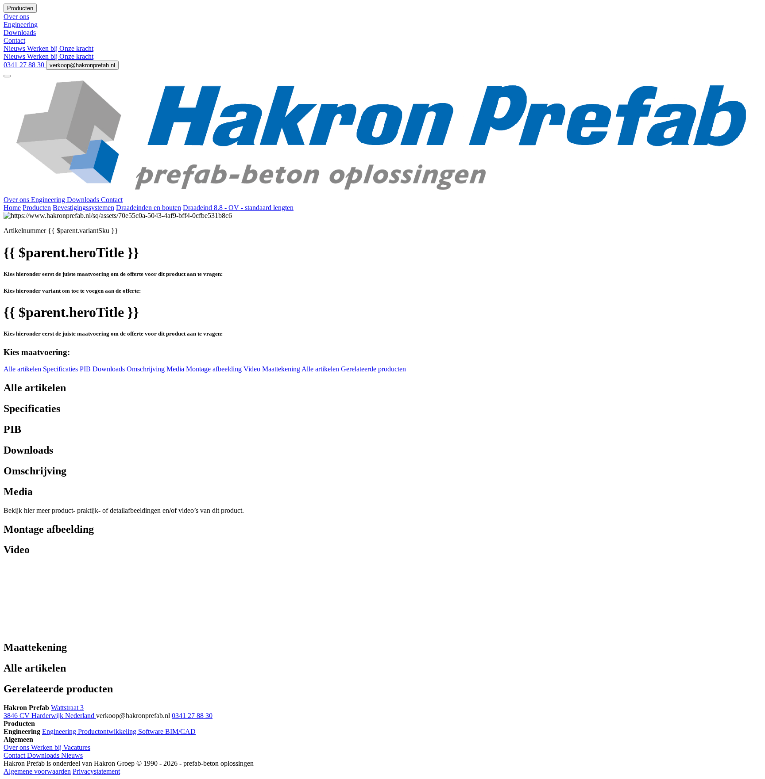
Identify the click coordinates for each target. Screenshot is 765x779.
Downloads (84, 199)
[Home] (382, 191)
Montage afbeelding (214, 369)
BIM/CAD (180, 731)
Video (252, 369)
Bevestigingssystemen (83, 207)
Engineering (49, 199)
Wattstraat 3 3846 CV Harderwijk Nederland (50, 711)
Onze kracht (76, 48)
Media (176, 369)
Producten (37, 207)
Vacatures (76, 747)
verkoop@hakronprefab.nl (82, 65)
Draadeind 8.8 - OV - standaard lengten (238, 207)
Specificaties (61, 369)
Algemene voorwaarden (37, 771)
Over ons (17, 199)
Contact (112, 199)
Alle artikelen (23, 369)
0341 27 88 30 (25, 65)
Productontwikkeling (108, 731)
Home (12, 207)
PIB (86, 369)
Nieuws (15, 48)
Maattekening (281, 369)
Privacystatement (96, 771)
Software (151, 731)
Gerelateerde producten (373, 369)
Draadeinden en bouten (148, 207)
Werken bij (43, 48)
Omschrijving (146, 369)
